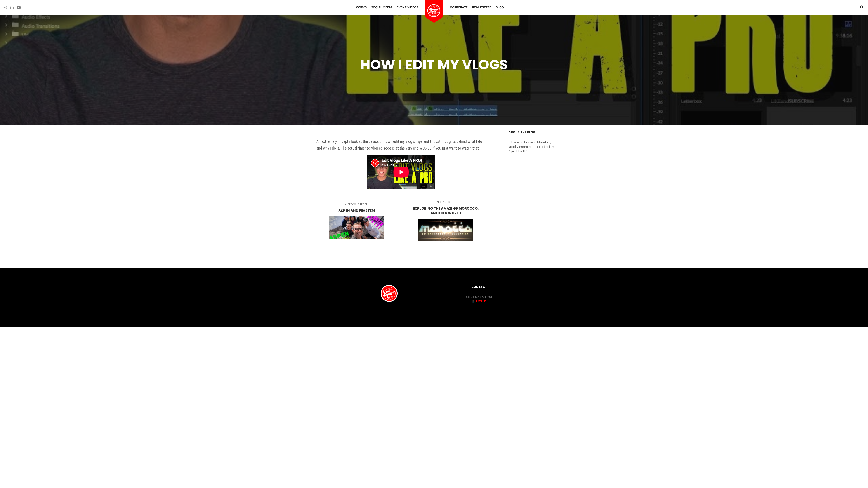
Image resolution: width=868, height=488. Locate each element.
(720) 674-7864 (483, 296)
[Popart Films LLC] (434, 11)
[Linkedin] (12, 7)
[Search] (862, 7)
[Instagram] (5, 7)
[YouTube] (19, 7)
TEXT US (481, 301)
